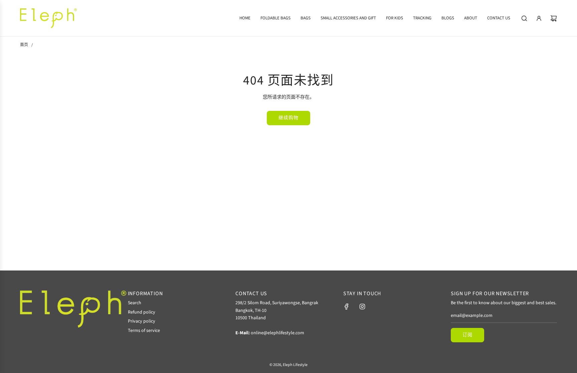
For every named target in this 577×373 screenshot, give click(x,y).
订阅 (467, 335)
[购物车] (553, 18)
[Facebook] (346, 306)
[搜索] (524, 18)
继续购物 (288, 118)
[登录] (539, 18)
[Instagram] (362, 306)
